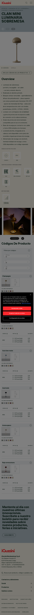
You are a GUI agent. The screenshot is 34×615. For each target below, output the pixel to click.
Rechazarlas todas (17, 308)
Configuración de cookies (17, 318)
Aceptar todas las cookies (17, 313)
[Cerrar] (30, 295)
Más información (26, 303)
